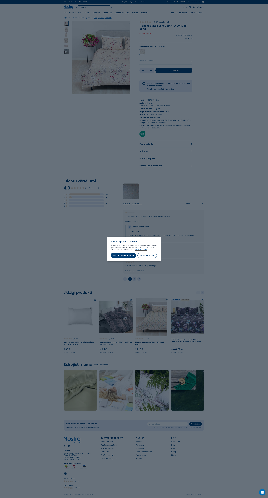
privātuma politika (141, 249)
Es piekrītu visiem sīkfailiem (123, 255)
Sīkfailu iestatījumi (147, 255)
